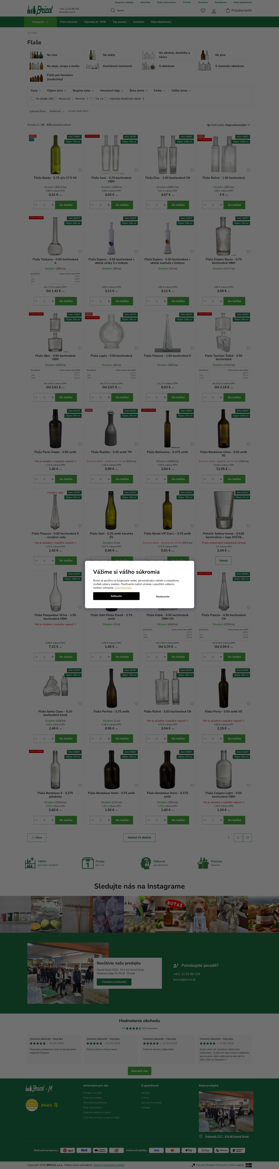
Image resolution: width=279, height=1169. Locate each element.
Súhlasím (116, 596)
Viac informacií (123, 588)
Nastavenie (163, 596)
